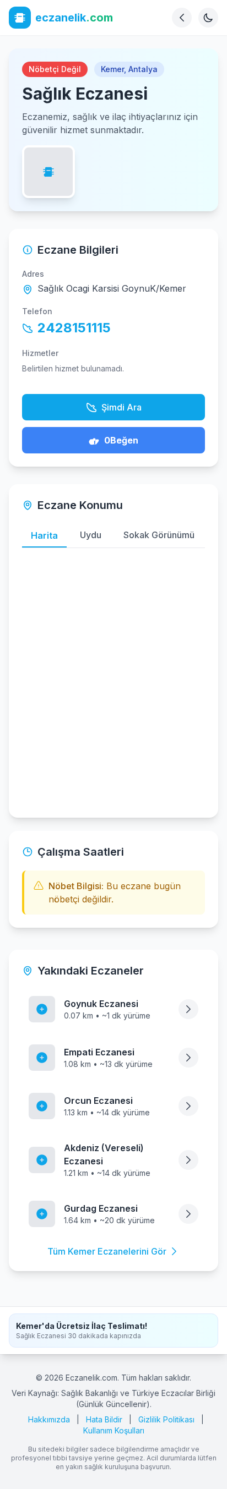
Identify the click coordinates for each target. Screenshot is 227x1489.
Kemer (112, 69)
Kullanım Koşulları (113, 1430)
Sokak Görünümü (158, 534)
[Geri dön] (182, 18)
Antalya (143, 69)
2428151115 (74, 328)
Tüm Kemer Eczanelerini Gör (106, 1251)
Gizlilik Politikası (166, 1419)
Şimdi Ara (121, 407)
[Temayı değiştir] (208, 18)
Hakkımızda (49, 1419)
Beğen (121, 440)
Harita (44, 535)
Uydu (90, 534)
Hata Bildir (104, 1419)
